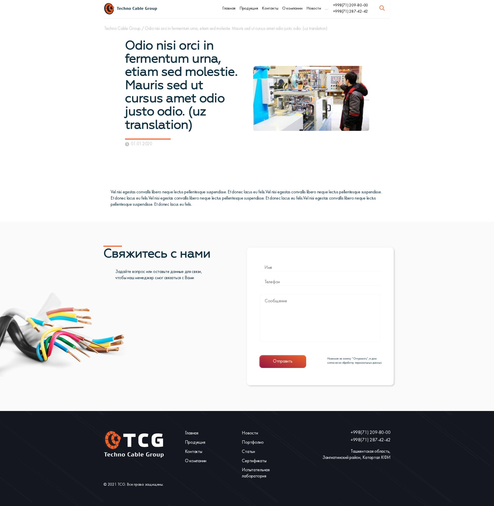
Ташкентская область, (371, 451)
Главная (228, 8)
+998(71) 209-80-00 (350, 5)
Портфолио (253, 442)
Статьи (248, 452)
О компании (292, 8)
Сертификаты (254, 461)
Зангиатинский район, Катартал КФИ (356, 458)
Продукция (249, 8)
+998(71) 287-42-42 (350, 12)
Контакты (270, 8)
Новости (313, 8)
